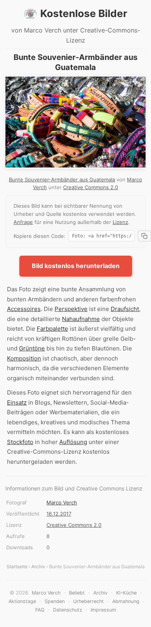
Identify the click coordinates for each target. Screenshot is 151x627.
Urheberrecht (88, 601)
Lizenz (120, 222)
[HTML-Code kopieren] (144, 236)
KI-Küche (126, 593)
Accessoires (24, 309)
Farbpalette (52, 328)
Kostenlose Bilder (83, 13)
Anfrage (23, 222)
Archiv (38, 566)
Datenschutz (67, 610)
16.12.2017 (58, 514)
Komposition (24, 358)
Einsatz (17, 402)
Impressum (103, 610)
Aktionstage (22, 601)
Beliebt (77, 593)
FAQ (40, 610)
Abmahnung (125, 601)
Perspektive (71, 309)
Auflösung (73, 442)
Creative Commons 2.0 (90, 187)
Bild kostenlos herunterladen (76, 266)
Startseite (17, 566)
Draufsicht (125, 309)
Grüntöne (32, 348)
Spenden (55, 601)
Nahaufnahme (81, 319)
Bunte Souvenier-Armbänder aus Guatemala (62, 179)
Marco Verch (61, 502)
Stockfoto (20, 442)
